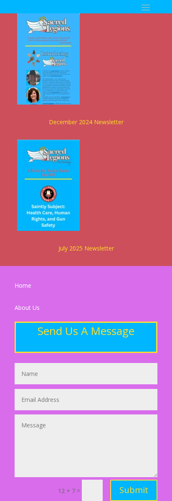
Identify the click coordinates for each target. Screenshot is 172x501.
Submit (133, 490)
